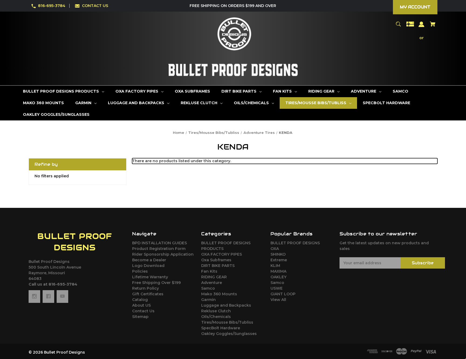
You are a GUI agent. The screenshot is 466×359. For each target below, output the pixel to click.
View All (278, 299)
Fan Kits (209, 271)
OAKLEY (278, 277)
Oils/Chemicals (216, 316)
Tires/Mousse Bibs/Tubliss (227, 322)
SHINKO (278, 254)
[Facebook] (48, 296)
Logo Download (148, 265)
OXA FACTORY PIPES (221, 254)
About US (141, 305)
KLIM (275, 265)
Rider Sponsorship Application (163, 254)
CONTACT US (95, 5)
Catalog (140, 299)
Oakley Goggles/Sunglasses (229, 333)
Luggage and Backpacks (226, 305)
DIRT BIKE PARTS (218, 265)
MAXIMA (278, 271)
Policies (140, 271)
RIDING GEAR (214, 277)
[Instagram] (34, 296)
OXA (274, 248)
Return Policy (145, 288)
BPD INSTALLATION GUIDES (159, 243)
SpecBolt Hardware (220, 328)
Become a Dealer (149, 260)
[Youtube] (62, 296)
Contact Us (143, 311)
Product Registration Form (159, 248)
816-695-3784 (51, 5)
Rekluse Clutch (216, 311)
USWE (276, 288)
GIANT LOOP (283, 294)
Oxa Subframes (216, 260)
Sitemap (140, 316)
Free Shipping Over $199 (156, 282)
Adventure (211, 282)
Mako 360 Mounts (219, 294)
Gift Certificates (147, 294)
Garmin (208, 299)
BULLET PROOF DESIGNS (295, 243)
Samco (208, 288)
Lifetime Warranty (150, 277)
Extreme (278, 260)
